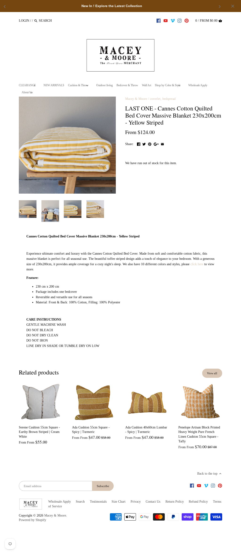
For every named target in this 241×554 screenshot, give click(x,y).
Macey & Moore (136, 99)
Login (24, 20)
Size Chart (118, 501)
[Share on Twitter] (144, 143)
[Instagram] (179, 20)
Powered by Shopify (32, 520)
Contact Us (153, 501)
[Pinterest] (187, 20)
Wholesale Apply (59, 501)
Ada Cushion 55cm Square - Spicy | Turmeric (91, 430)
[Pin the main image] (149, 143)
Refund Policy (198, 501)
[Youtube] (166, 20)
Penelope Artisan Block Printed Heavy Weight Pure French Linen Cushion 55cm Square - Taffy (199, 434)
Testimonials (98, 501)
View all (212, 373)
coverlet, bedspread (163, 99)
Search (80, 501)
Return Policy (174, 501)
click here (196, 264)
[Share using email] (162, 143)
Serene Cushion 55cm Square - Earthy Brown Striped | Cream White (39, 432)
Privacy (136, 501)
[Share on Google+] (156, 143)
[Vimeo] (173, 20)
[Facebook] (159, 20)
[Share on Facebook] (138, 143)
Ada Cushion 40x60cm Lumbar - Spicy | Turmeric (146, 430)
